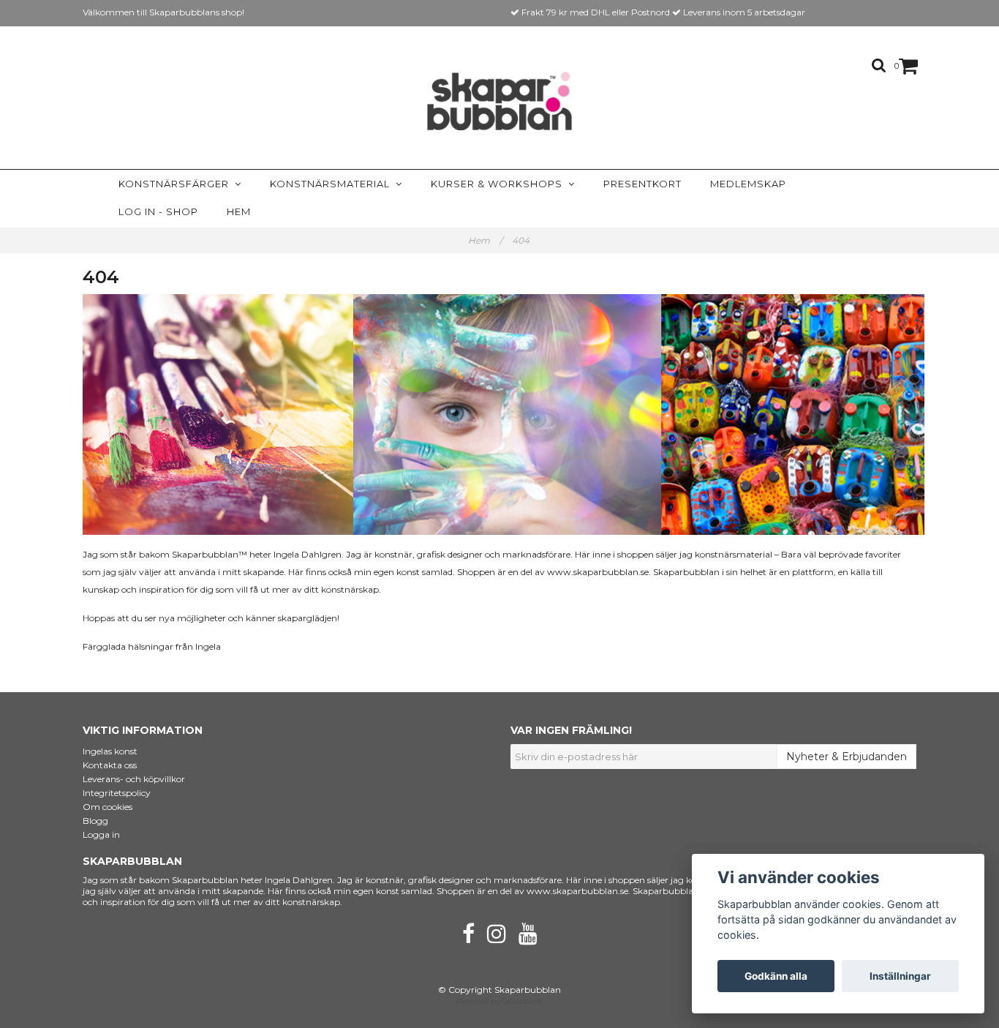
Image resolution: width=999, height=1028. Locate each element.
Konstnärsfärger (176, 184)
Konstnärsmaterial (333, 184)
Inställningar (900, 976)
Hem (239, 211)
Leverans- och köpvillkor (134, 778)
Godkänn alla (775, 976)
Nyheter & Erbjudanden (846, 756)
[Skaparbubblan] (500, 101)
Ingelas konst (110, 751)
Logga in (101, 834)
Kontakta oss (110, 764)
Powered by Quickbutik (499, 1001)
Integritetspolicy (117, 792)
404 (522, 240)
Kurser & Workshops (499, 184)
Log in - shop (158, 211)
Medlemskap (748, 184)
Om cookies (107, 806)
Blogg (95, 820)
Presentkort (642, 184)
